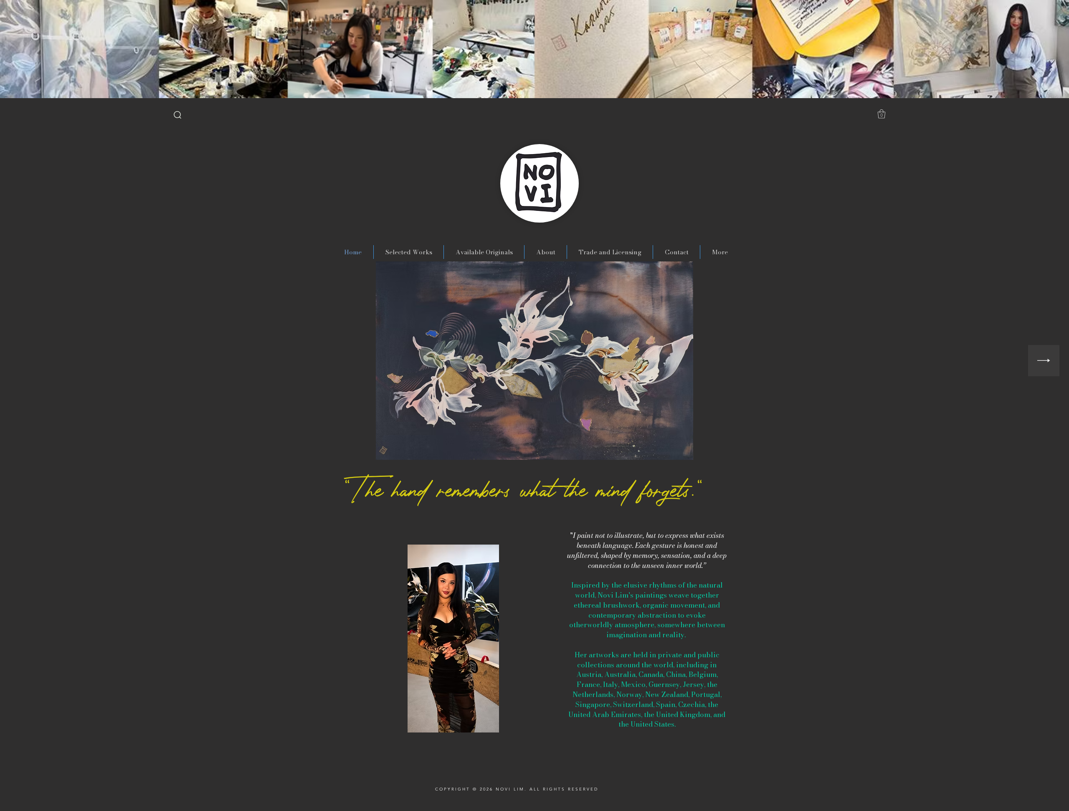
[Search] (177, 114)
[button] (881, 113)
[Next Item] (1043, 360)
